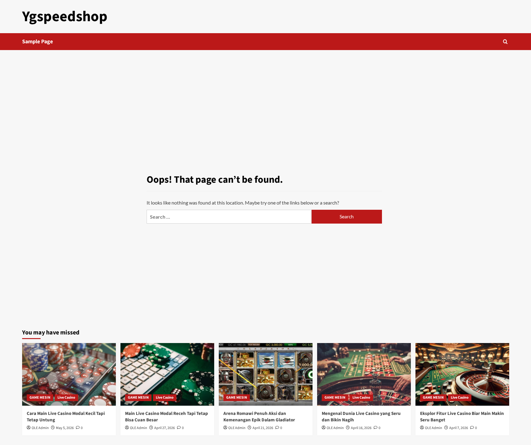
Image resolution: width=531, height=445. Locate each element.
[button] (505, 41)
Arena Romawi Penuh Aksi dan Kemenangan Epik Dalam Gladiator (259, 416)
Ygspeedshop (65, 16)
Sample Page (37, 41)
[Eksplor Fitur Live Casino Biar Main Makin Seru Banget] (462, 374)
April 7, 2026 (458, 428)
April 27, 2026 (164, 428)
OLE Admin (40, 428)
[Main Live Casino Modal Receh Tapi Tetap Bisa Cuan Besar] (167, 374)
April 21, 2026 (263, 428)
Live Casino (66, 397)
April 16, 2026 (361, 428)
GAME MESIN (40, 397)
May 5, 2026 (65, 428)
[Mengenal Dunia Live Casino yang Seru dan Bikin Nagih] (364, 374)
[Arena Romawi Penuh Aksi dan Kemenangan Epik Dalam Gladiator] (266, 374)
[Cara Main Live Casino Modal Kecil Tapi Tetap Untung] (69, 374)
